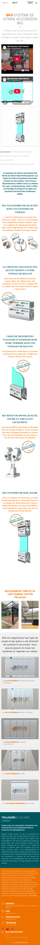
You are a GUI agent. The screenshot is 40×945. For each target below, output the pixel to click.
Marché (8, 934)
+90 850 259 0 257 (21, 942)
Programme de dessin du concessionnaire (17, 937)
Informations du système (23, 152)
